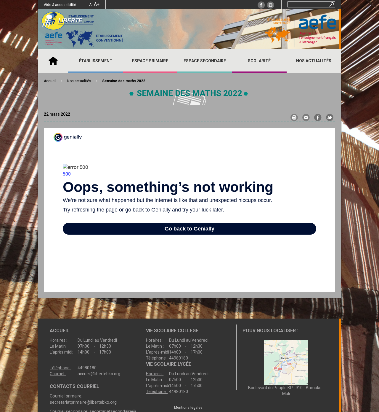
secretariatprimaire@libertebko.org (83, 402)
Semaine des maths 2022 (189, 93)
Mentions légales (188, 407)
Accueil (53, 61)
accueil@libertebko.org (99, 373)
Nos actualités (313, 60)
